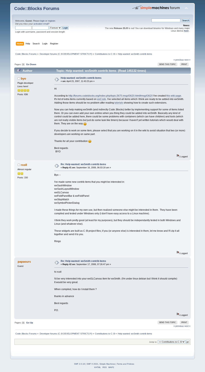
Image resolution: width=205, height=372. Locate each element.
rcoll (24, 165)
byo (23, 78)
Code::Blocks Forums (36, 8)
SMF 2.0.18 (79, 364)
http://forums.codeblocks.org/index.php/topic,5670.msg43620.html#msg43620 (110, 95)
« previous (179, 60)
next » (187, 60)
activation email (40, 24)
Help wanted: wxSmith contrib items (81, 78)
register (51, 21)
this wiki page (173, 95)
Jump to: (153, 342)
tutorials (119, 102)
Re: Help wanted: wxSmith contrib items (83, 164)
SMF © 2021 (92, 364)
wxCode (101, 99)
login (42, 21)
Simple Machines (107, 364)
